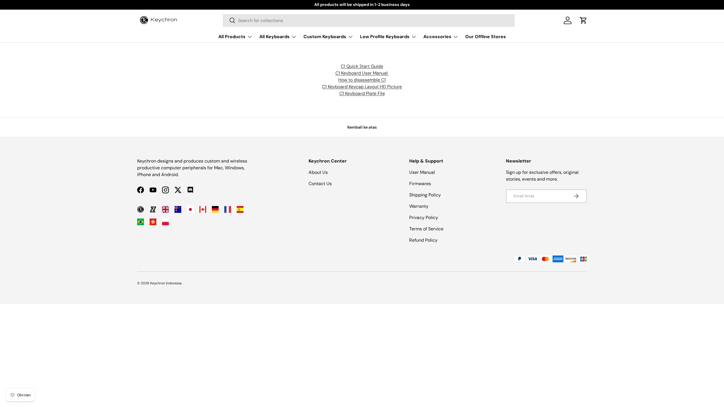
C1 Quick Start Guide (362, 66)
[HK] (153, 222)
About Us (318, 172)
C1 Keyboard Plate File (362, 93)
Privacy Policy (423, 217)
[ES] (240, 209)
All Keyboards (274, 37)
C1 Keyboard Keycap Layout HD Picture (362, 87)
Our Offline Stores (485, 37)
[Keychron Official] (140, 209)
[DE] (215, 209)
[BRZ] (140, 222)
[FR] (227, 209)
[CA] (203, 209)
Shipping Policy (425, 195)
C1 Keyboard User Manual (362, 73)
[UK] (165, 209)
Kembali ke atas (362, 127)
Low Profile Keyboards (385, 37)
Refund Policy (423, 240)
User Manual (422, 172)
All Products (231, 37)
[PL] (165, 222)
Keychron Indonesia (166, 283)
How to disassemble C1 (362, 80)
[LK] (153, 209)
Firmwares (420, 184)
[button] (583, 20)
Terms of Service (426, 229)
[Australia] (178, 209)
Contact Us (320, 184)
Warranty (418, 206)
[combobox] (369, 20)
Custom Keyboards (324, 37)
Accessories (437, 37)
